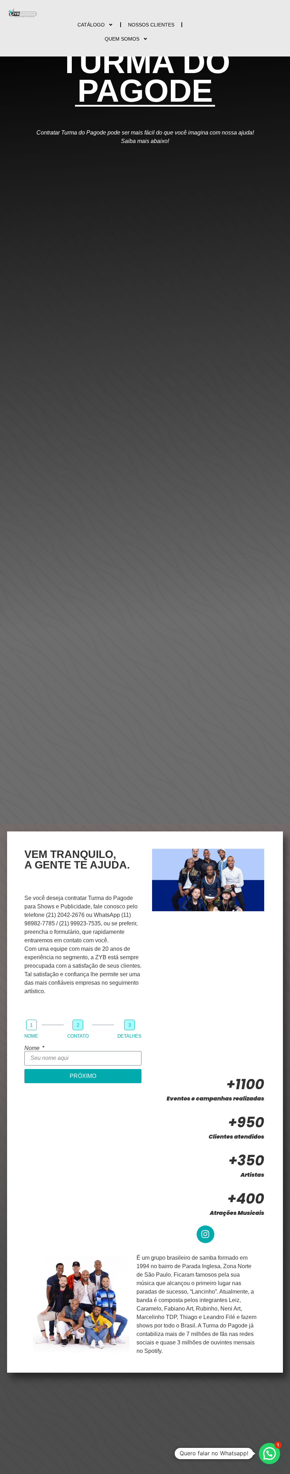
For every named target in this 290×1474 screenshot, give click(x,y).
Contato (78, 1036)
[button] (269, 1453)
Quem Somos (122, 39)
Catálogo (91, 25)
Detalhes (129, 1036)
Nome (31, 1036)
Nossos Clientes (151, 25)
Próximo (83, 1076)
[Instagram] (205, 1234)
